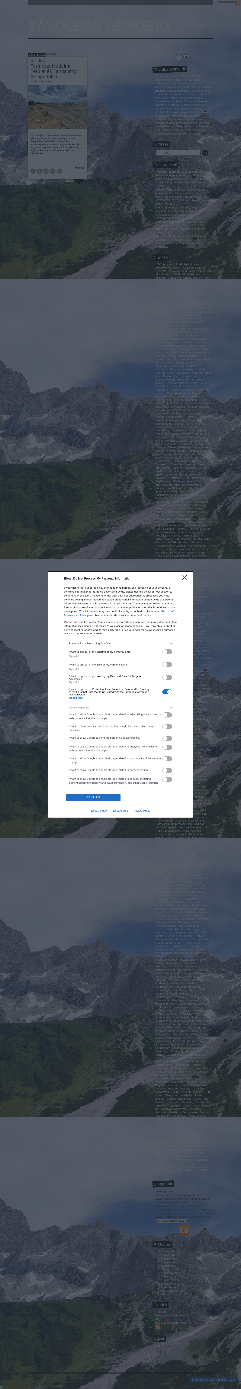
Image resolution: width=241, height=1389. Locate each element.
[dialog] (120, 694)
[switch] (167, 651)
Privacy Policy (142, 810)
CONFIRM (93, 797)
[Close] (185, 578)
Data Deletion (99, 810)
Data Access (120, 810)
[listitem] (120, 643)
